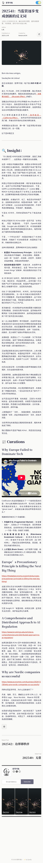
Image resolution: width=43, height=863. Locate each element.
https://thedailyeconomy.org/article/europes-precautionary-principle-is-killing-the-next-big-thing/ (21, 579)
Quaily (30, 859)
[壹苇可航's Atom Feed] (14, 771)
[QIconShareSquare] (39, 34)
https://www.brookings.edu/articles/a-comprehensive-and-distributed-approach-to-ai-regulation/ (21, 635)
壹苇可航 (19, 859)
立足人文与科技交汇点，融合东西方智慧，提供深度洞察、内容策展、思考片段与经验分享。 (20, 22)
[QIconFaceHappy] (4, 726)
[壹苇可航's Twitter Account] (17, 771)
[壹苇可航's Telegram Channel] (20, 771)
